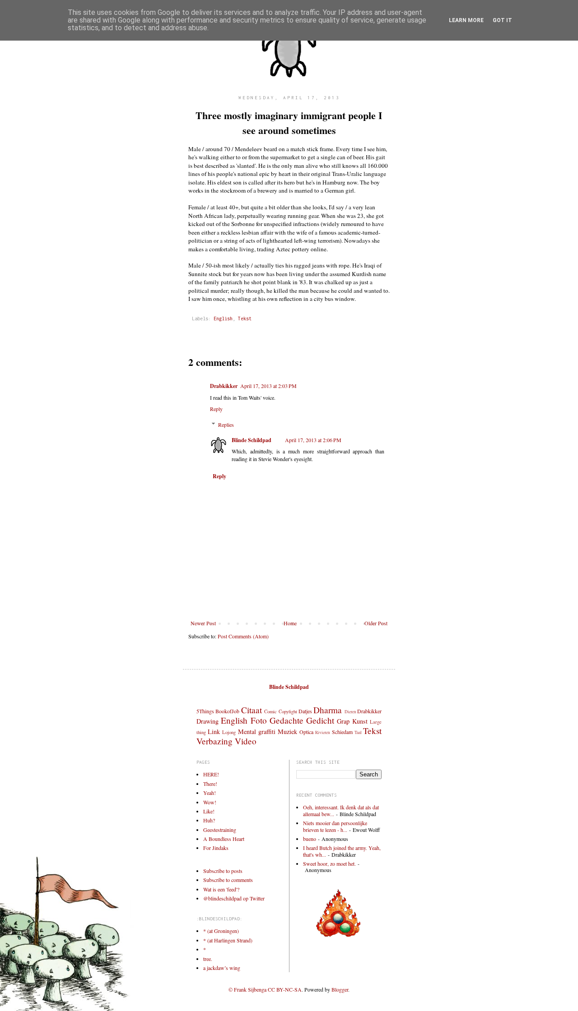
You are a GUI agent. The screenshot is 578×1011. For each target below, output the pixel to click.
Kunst (360, 721)
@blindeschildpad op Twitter (234, 898)
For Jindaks (215, 847)
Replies (226, 424)
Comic (270, 711)
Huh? (209, 820)
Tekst (245, 318)
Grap (343, 721)
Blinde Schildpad (251, 440)
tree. (207, 958)
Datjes (305, 711)
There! (210, 783)
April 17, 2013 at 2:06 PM (313, 439)
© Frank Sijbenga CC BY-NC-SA (265, 989)
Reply (216, 408)
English (223, 318)
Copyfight (288, 711)
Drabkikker (224, 386)
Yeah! (209, 792)
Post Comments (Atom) (243, 636)
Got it (502, 20)
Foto (259, 720)
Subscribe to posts (222, 870)
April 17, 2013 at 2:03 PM (268, 385)
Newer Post (203, 623)
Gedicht (320, 720)
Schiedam (342, 731)
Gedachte (286, 720)
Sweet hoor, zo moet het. (329, 863)
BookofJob (227, 711)
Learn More (466, 20)
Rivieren (322, 732)
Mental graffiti (256, 731)
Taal (358, 732)
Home (290, 623)
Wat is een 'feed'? (221, 889)
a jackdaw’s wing (221, 967)
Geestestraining (219, 829)
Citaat (251, 710)
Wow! (209, 802)
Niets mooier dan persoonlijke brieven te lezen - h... (335, 826)
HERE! (211, 774)
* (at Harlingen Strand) (227, 940)
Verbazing (214, 741)
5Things (205, 711)
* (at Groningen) (221, 930)
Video (245, 741)
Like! (208, 811)
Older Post (375, 623)
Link (214, 731)
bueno (309, 838)
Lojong (229, 732)
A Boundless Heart (223, 838)
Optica (306, 731)
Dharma (327, 710)
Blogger (339, 989)
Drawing (207, 721)
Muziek (287, 731)
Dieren (350, 712)
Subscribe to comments (228, 879)
